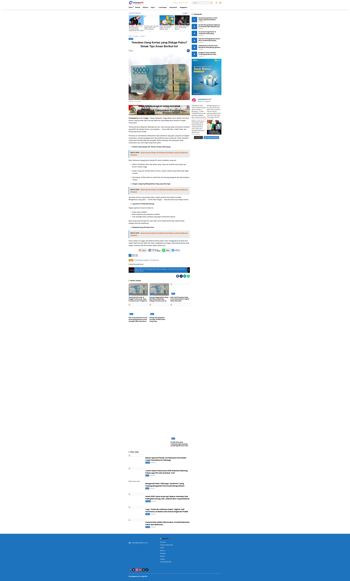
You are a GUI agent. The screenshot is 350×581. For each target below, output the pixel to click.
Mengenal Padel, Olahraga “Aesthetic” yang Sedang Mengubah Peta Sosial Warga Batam (164, 484)
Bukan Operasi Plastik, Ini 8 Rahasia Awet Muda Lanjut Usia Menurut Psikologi (165, 459)
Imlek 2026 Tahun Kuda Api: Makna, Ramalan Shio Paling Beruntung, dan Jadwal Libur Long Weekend (167, 497)
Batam (173, 293)
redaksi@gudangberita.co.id (140, 542)
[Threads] (143, 569)
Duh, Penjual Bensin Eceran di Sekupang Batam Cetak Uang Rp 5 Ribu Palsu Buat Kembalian (138, 319)
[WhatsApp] (188, 276)
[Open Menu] (220, 3)
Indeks (162, 547)
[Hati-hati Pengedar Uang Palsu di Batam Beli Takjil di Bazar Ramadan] (180, 289)
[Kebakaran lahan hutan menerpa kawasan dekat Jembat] (199, 112)
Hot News (148, 501)
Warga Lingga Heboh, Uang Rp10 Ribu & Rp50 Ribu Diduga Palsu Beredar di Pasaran (158, 299)
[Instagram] (136, 569)
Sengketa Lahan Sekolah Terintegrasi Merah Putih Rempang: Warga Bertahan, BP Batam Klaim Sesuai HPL (209, 53)
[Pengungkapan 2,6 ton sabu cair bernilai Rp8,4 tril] (214, 112)
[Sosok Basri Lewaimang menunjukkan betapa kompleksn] (214, 127)
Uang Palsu (155, 260)
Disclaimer (163, 553)
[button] (211, 2)
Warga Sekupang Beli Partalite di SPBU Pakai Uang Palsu (157, 319)
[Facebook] (177, 276)
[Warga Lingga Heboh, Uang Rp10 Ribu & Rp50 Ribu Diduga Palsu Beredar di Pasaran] (159, 289)
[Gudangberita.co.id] (136, 2)
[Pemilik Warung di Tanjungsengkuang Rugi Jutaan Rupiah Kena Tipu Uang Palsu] (180, 372)
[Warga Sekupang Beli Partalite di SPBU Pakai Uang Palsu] (159, 310)
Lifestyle (131, 38)
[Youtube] (140, 569)
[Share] (188, 50)
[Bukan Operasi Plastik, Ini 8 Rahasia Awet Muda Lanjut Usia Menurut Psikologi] (136, 460)
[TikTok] (146, 569)
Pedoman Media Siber (166, 545)
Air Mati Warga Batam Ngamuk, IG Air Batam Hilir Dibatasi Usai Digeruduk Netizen (209, 26)
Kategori (162, 559)
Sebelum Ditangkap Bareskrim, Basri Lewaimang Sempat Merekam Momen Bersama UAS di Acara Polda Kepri (209, 39)
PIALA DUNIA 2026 (165, 562)
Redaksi (130, 50)
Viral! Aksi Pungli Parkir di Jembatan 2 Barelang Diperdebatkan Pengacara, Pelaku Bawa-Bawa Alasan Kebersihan (208, 33)
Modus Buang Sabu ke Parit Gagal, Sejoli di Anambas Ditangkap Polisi (207, 19)
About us (162, 550)
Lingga (131, 293)
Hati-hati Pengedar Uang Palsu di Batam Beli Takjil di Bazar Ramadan (179, 299)
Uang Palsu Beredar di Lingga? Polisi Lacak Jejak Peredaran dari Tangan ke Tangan (138, 299)
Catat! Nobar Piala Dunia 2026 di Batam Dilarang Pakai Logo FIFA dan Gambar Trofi (166, 472)
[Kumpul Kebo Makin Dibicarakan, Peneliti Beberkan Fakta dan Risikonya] (136, 524)
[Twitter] (181, 276)
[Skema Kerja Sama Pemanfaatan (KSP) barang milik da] (199, 127)
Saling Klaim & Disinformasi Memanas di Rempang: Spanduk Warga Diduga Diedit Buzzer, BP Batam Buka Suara (209, 46)
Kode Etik (163, 542)
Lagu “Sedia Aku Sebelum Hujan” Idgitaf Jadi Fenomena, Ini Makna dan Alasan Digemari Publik (166, 510)
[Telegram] (184, 276)
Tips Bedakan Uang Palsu (142, 260)
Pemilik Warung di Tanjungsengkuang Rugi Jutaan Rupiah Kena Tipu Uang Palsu (179, 444)
